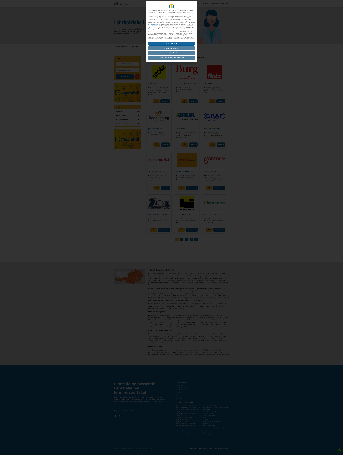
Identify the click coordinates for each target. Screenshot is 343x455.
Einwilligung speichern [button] (171, 48)
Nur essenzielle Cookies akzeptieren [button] (171, 53)
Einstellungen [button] (151, 27)
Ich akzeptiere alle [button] (171, 43)
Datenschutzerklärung (154, 24)
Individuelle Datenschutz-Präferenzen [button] (171, 57)
